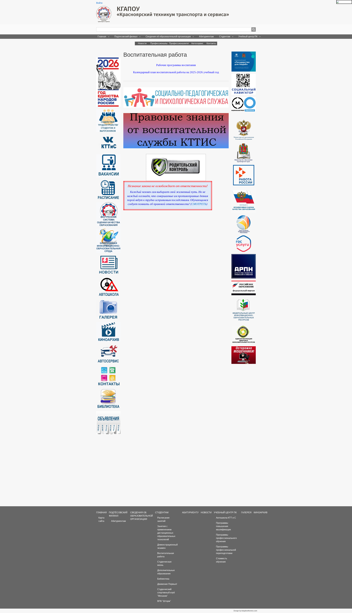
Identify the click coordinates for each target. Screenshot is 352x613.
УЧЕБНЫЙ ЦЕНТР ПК (225, 512)
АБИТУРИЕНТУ (190, 512)
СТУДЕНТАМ (161, 512)
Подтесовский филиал (125, 36)
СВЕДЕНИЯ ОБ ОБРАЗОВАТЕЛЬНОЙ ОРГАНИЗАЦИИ (141, 515)
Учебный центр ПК (247, 36)
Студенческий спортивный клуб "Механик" (166, 592)
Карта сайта (101, 519)
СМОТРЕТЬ (198, 204)
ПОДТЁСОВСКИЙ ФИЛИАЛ (118, 514)
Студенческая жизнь (164, 563)
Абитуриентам (206, 36)
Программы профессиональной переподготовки (226, 549)
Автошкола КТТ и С (226, 518)
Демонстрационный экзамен (167, 546)
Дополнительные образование (166, 572)
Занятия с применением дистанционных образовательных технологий (166, 533)
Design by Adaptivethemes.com (245, 611)
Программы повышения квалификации (223, 526)
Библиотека (163, 579)
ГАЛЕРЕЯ (246, 512)
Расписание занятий (163, 519)
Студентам (224, 36)
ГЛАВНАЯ (101, 512)
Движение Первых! (167, 584)
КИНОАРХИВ (260, 512)
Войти (99, 3)
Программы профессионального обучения (226, 538)
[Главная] (163, 14)
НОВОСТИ (206, 512)
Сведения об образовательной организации (168, 36)
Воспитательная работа (165, 555)
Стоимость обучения (221, 560)
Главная (102, 36)
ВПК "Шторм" (164, 601)
